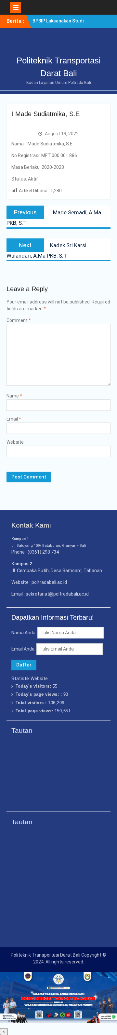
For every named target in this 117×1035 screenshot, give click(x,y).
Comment (18, 320)
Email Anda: (23, 649)
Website (15, 442)
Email (13, 419)
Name (14, 395)
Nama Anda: (23, 632)
